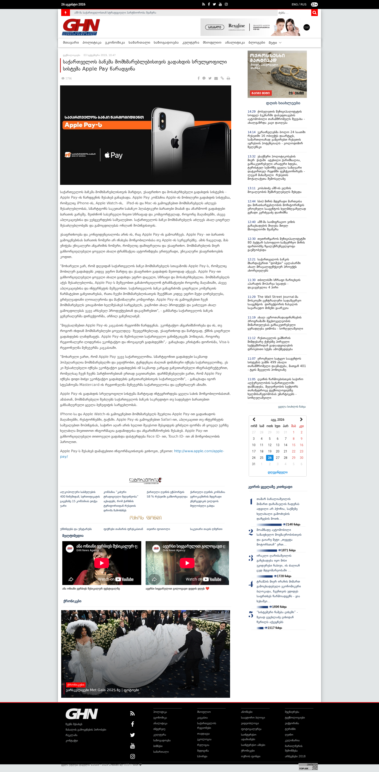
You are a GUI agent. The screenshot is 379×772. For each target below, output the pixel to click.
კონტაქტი (72, 740)
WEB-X (128, 764)
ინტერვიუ (159, 729)
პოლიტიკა (92, 42)
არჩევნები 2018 (295, 756)
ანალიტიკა (235, 42)
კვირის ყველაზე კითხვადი (270, 486)
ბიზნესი (158, 746)
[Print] (228, 78)
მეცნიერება (292, 712)
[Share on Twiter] (210, 78)
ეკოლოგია (204, 739)
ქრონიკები (72, 601)
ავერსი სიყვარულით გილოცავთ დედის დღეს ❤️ (177, 588)
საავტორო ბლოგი (253, 717)
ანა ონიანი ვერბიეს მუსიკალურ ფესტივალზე (91, 588)
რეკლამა (71, 735)
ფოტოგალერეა (251, 729)
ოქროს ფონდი (250, 756)
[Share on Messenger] (204, 78)
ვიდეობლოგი (250, 723)
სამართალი (139, 42)
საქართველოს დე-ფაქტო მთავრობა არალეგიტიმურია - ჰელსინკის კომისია (123, 15)
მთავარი (71, 42)
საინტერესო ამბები (253, 745)
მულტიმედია (73, 535)
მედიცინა (203, 750)
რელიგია (203, 745)
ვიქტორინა (292, 723)
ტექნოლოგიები (295, 717)
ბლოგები (256, 42)
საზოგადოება (166, 42)
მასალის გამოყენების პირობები (86, 729)
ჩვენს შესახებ (74, 724)
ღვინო (289, 734)
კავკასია (202, 717)
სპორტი (202, 756)
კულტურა (190, 42)
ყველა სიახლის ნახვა (292, 406)
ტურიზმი (290, 729)
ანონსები (246, 712)
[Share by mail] (216, 78)
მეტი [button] (273, 43)
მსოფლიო (212, 42)
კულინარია (292, 740)
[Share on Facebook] (199, 78)
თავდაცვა (203, 733)
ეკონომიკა (115, 42)
